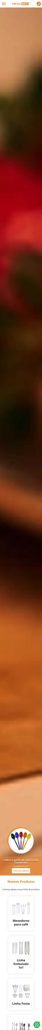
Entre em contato (21, 871)
